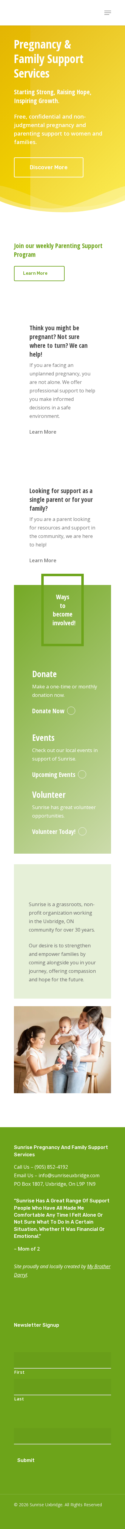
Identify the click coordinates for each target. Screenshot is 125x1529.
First (19, 1372)
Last (19, 1399)
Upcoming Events (53, 774)
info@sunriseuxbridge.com (69, 1175)
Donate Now (48, 711)
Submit (26, 1460)
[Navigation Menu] (107, 13)
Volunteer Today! (54, 831)
